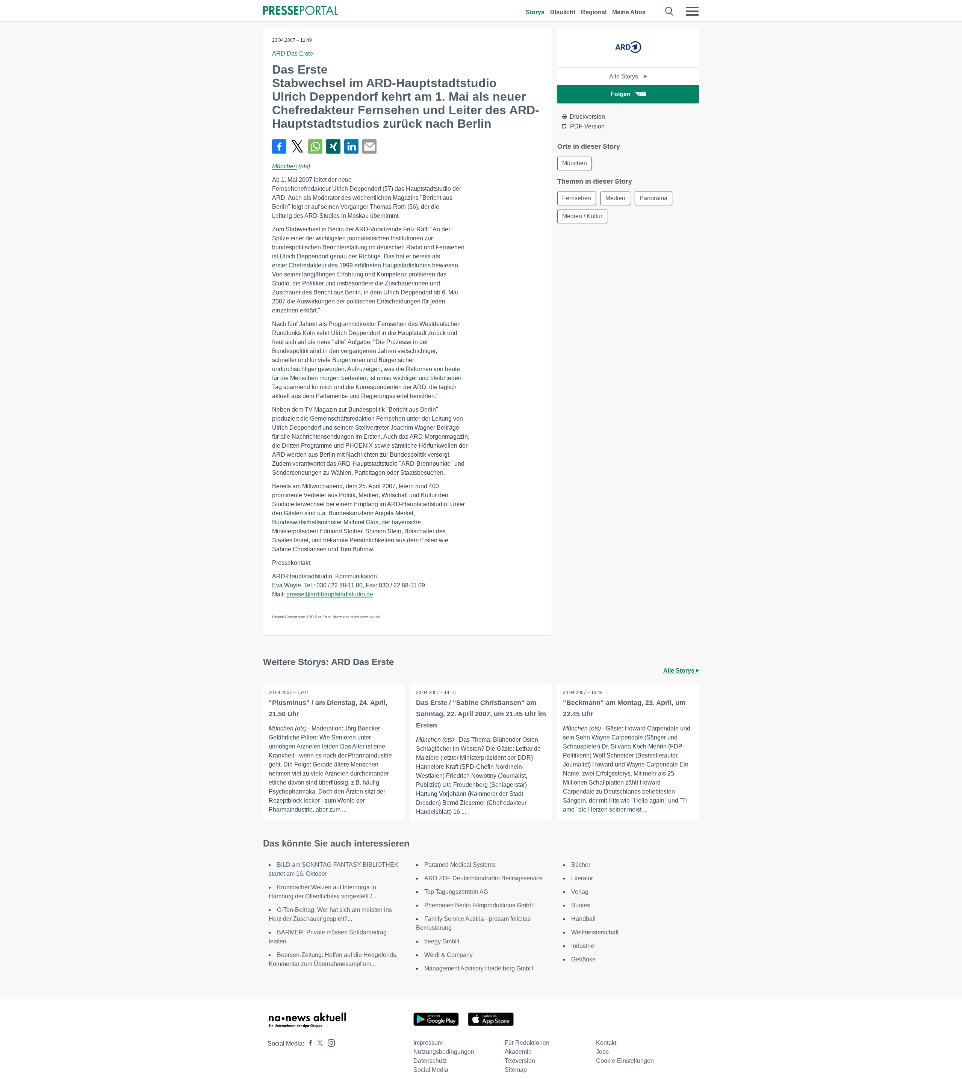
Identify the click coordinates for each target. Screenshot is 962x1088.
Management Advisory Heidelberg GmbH (479, 968)
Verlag (579, 892)
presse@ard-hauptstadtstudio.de (329, 594)
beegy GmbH (442, 941)
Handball (583, 919)
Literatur (582, 878)
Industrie (582, 946)
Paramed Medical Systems (460, 865)
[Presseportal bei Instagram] (329, 1042)
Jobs (602, 1052)
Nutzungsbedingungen (443, 1052)
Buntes (580, 905)
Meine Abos (629, 12)
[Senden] (369, 146)
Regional (594, 12)
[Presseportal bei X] (317, 1043)
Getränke (583, 959)
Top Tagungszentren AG (456, 892)
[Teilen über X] (297, 146)
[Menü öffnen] (692, 11)
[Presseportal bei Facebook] (308, 1043)
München (284, 166)
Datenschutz (430, 1061)
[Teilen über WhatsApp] (315, 146)
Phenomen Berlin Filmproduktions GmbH (479, 905)
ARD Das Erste (292, 53)
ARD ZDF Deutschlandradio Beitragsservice (483, 878)
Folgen (621, 94)
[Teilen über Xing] (333, 146)
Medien (615, 198)
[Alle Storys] (628, 60)
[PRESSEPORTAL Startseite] (300, 11)
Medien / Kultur (582, 216)
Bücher (580, 865)
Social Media (430, 1070)
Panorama (653, 198)
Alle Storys (624, 76)
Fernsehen (576, 198)
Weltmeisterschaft (595, 932)
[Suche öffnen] (669, 11)
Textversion (520, 1061)
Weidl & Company (448, 955)
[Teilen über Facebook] (279, 146)
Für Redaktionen (527, 1043)
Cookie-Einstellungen (625, 1061)
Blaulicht (562, 12)
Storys (535, 12)
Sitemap (516, 1070)
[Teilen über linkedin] (351, 146)
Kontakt (606, 1043)
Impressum (428, 1043)
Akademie (518, 1052)
